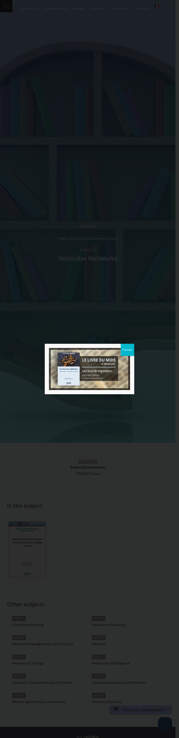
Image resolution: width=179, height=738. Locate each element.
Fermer (127, 349)
